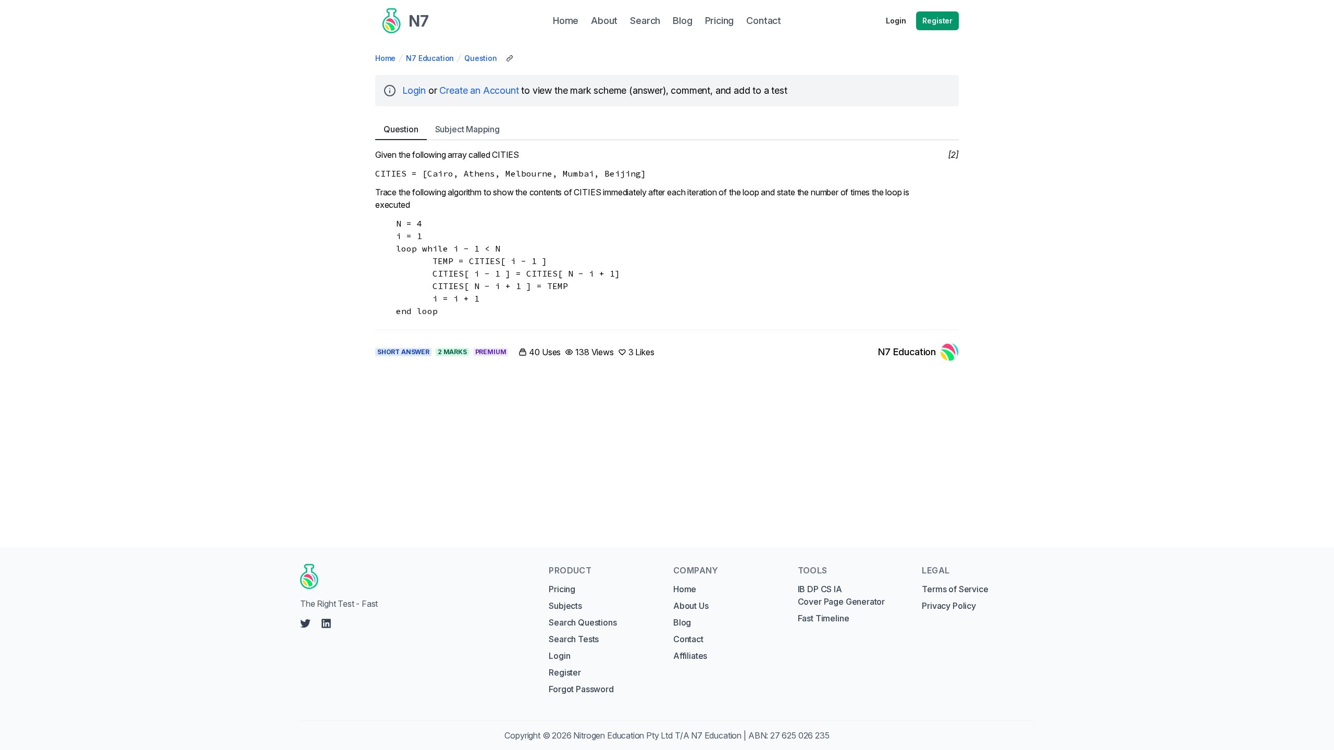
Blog (682, 622)
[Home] (414, 576)
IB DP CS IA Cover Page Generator (841, 595)
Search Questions (582, 622)
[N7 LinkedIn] (326, 623)
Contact (688, 639)
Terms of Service (955, 589)
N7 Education (430, 58)
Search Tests (574, 639)
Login (896, 20)
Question (480, 58)
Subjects (565, 606)
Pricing (562, 589)
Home (385, 58)
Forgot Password (581, 689)
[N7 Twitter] (305, 623)
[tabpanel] (667, 232)
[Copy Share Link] (509, 58)
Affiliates (690, 656)
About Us (691, 606)
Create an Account (478, 90)
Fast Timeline (823, 618)
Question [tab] (401, 129)
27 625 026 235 (800, 735)
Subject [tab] (467, 129)
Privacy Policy (949, 606)
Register (937, 20)
